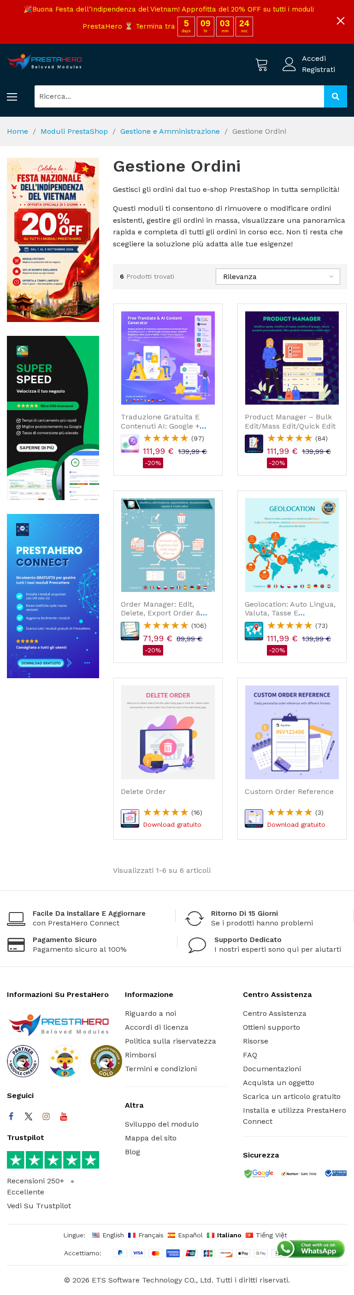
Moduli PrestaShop (74, 131)
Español (190, 1235)
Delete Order (143, 791)
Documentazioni (272, 1068)
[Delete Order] (168, 732)
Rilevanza (240, 276)
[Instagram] (46, 1116)
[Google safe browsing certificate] (258, 1174)
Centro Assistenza (275, 1013)
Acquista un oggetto (278, 1082)
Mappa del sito (151, 1138)
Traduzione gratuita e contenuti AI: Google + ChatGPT (160, 425)
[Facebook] (11, 1116)
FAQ (250, 1054)
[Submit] (335, 96)
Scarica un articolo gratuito (292, 1096)
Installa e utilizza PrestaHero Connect (294, 1116)
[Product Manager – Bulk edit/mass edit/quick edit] (292, 358)
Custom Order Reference (289, 791)
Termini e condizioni (161, 1068)
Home (17, 131)
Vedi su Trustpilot (39, 1205)
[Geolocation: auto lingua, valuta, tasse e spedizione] (292, 545)
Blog (132, 1151)
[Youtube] (63, 1116)
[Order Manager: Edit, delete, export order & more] (168, 545)
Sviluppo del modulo (162, 1124)
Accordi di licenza (157, 1027)
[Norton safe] (299, 1174)
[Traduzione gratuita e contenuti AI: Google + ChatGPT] (168, 358)
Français (151, 1235)
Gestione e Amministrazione (170, 131)
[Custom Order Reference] (292, 732)
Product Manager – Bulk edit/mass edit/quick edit (290, 421)
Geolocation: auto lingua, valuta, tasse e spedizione (290, 613)
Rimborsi (140, 1054)
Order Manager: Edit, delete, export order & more (161, 613)
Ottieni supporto (271, 1027)
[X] (28, 1116)
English (113, 1235)
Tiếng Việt (271, 1235)
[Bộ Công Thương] (335, 1175)
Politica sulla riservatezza (170, 1041)
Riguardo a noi (150, 1013)
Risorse (255, 1041)
